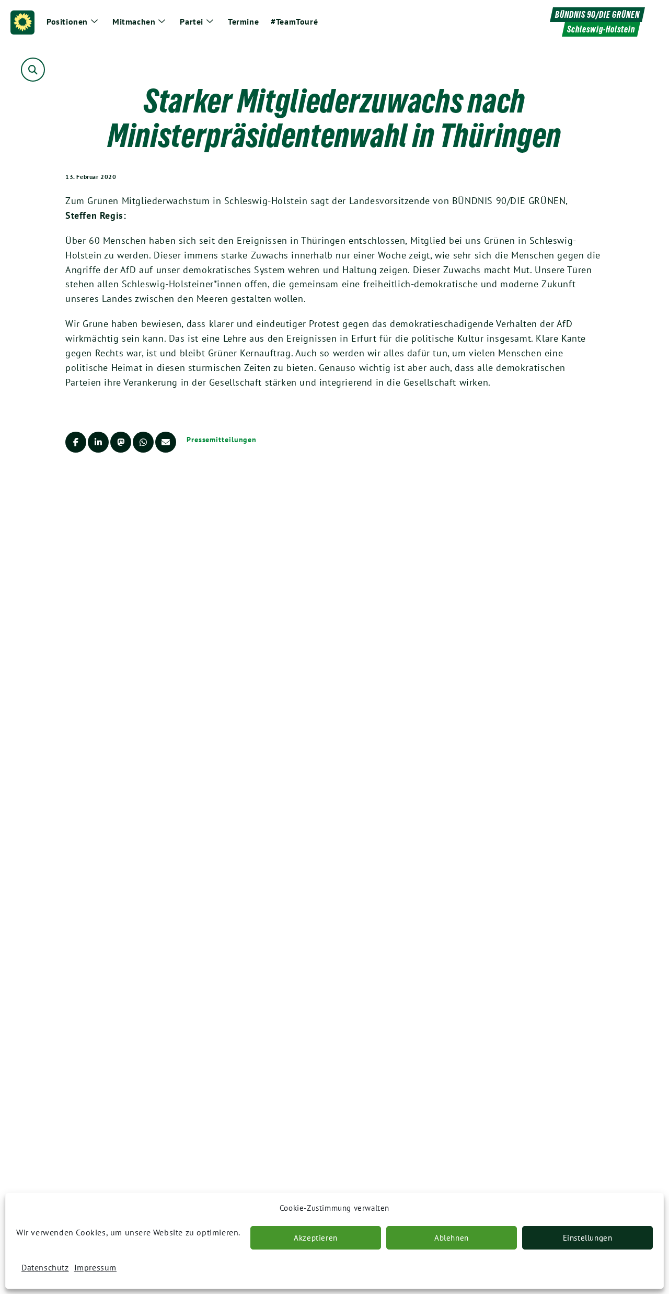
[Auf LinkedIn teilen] (98, 442)
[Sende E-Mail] (165, 442)
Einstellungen (588, 1238)
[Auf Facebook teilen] (75, 442)
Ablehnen (451, 1238)
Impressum (95, 1267)
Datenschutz (45, 1267)
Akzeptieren (316, 1238)
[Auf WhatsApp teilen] (143, 442)
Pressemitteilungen (222, 439)
